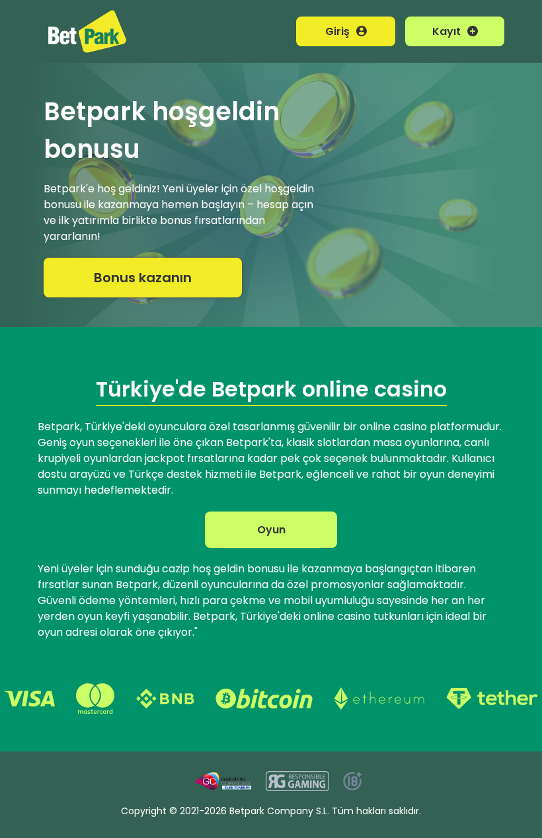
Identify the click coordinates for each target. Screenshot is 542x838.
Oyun (271, 529)
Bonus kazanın (143, 277)
